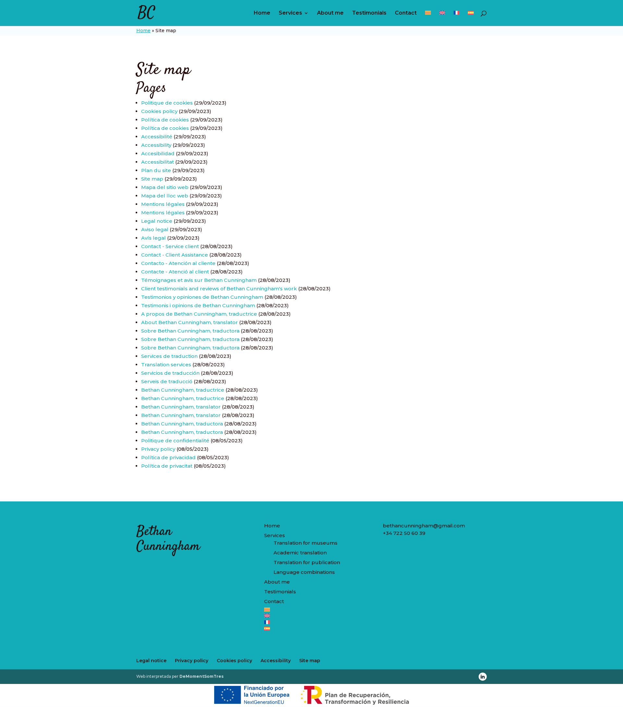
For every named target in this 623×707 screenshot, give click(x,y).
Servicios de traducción (170, 373)
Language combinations (304, 572)
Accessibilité (156, 136)
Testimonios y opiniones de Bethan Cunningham (202, 297)
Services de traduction (169, 356)
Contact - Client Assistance (174, 255)
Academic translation (300, 552)
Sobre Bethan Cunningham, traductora (190, 331)
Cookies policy (159, 111)
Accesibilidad (158, 153)
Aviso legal (154, 229)
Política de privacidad (168, 457)
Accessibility (156, 145)
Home (262, 13)
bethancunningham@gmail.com (424, 526)
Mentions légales (163, 204)
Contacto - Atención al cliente (178, 263)
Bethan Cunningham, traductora (182, 424)
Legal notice (156, 221)
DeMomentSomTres (201, 676)
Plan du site (156, 170)
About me (330, 13)
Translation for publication (307, 562)
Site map (152, 179)
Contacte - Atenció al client (175, 272)
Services (290, 13)
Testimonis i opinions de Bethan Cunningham (198, 305)
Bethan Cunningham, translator (181, 407)
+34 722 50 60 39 (404, 533)
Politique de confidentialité (175, 440)
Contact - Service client (170, 246)
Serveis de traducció (166, 381)
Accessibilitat (157, 162)
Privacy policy (158, 449)
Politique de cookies (167, 103)
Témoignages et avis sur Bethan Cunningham (199, 280)
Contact (406, 13)
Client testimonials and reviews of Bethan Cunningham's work (219, 288)
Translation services (166, 364)
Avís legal (153, 238)
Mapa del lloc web (164, 196)
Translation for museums (305, 543)
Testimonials (369, 13)
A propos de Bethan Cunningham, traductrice (199, 314)
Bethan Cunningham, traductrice (182, 390)
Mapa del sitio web (165, 187)
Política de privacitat (166, 466)
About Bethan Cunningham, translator (189, 322)
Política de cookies (165, 120)
